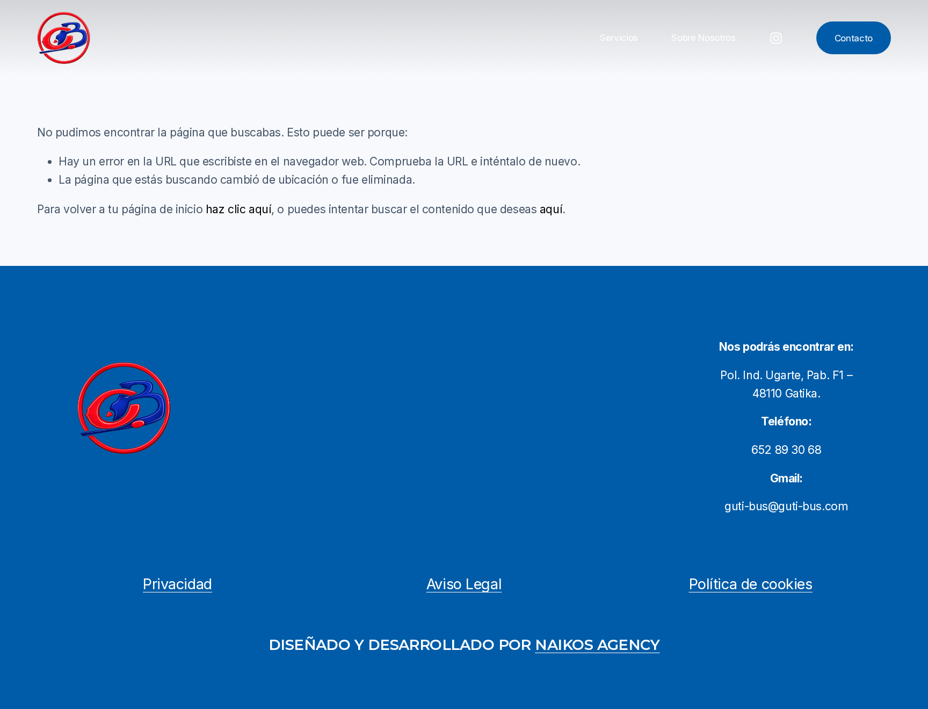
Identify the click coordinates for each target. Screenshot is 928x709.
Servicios (619, 37)
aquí (551, 209)
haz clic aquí (239, 209)
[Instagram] (776, 38)
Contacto (854, 38)
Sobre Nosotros (703, 37)
